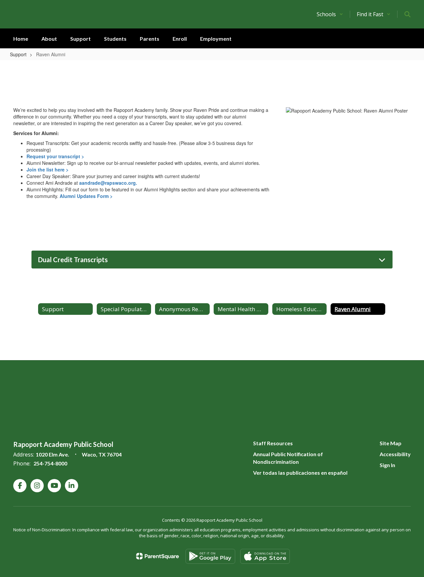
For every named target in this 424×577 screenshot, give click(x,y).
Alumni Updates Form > (86, 196)
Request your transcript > (55, 156)
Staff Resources (273, 443)
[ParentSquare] (157, 556)
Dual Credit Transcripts (73, 260)
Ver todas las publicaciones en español (300, 472)
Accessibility (395, 454)
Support (18, 54)
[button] (330, 14)
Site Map (390, 443)
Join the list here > (47, 169)
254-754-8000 (50, 463)
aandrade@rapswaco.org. (108, 182)
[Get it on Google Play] (210, 556)
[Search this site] (407, 14)
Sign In (387, 465)
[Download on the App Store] (265, 556)
